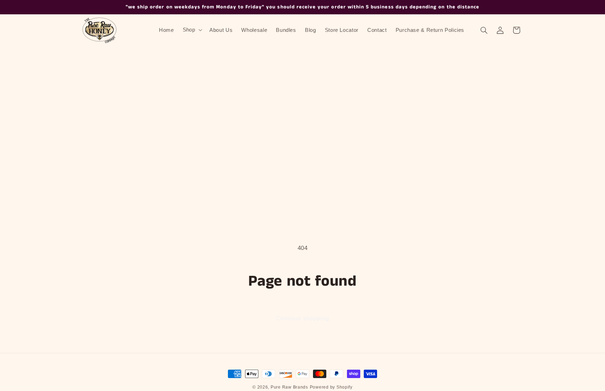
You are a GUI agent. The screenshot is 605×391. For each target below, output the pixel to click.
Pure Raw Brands (289, 387)
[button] (191, 30)
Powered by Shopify (331, 387)
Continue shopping (302, 318)
